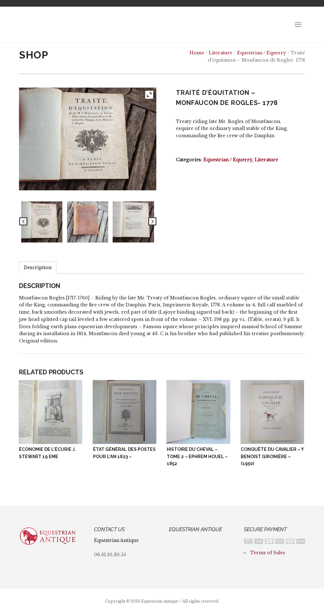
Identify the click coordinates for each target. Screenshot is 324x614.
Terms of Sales (267, 553)
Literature (220, 53)
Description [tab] (38, 267)
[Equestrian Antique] (48, 24)
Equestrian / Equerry (261, 53)
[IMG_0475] (133, 222)
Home (197, 53)
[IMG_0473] (87, 222)
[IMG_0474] (41, 222)
